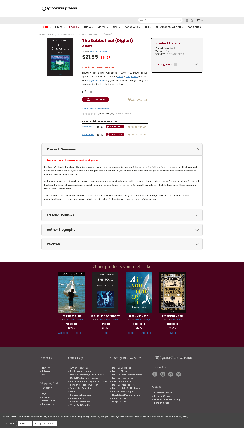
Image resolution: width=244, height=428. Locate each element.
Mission (46, 371)
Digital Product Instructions (95, 108)
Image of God (119, 401)
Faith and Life (119, 398)
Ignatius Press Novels (122, 378)
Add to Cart (71, 292)
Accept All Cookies (45, 423)
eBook (79, 332)
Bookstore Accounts (80, 371)
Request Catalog (162, 396)
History (46, 367)
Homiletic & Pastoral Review (126, 395)
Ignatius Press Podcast (123, 384)
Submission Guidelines (81, 388)
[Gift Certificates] (192, 20)
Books (73, 27)
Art (147, 27)
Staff (44, 374)
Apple (120, 76)
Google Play (132, 76)
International (48, 400)
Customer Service (163, 392)
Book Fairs (194, 27)
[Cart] (198, 20)
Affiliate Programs (79, 367)
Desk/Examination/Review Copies (87, 374)
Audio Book (88, 134)
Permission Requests (80, 395)
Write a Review (123, 113)
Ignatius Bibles (119, 371)
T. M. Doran (176, 319)
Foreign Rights (161, 402)
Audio (87, 27)
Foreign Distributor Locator (84, 384)
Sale (46, 27)
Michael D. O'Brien (98, 51)
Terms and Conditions (81, 405)
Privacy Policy (77, 398)
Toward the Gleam (173, 315)
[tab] (177, 64)
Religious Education (168, 27)
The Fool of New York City (105, 315)
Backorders (48, 404)
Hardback (87, 126)
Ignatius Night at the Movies (126, 388)
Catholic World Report (123, 391)
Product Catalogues (80, 401)
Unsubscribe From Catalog (167, 399)
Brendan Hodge (142, 319)
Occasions (131, 27)
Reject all (25, 423)
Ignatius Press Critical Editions (127, 374)
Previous (236, 419)
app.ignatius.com (95, 80)
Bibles (59, 27)
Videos (102, 27)
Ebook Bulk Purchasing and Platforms (88, 381)
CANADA (46, 397)
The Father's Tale (71, 315)
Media (73, 391)
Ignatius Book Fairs (121, 367)
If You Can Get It (138, 315)
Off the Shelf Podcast (123, 381)
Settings (10, 423)
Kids (115, 27)
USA (44, 394)
